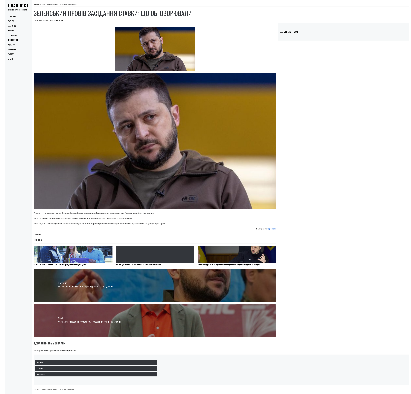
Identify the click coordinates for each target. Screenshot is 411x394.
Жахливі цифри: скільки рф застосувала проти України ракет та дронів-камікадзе (229, 265)
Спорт (10, 59)
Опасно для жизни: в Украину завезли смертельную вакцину (138, 265)
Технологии (13, 40)
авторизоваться (70, 351)
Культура (12, 44)
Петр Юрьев (59, 20)
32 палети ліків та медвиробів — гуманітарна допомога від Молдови (60, 265)
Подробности (271, 229)
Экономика (12, 21)
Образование (13, 35)
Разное (11, 54)
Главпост (18, 5)
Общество (12, 26)
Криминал (12, 30)
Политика (12, 16)
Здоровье (12, 49)
